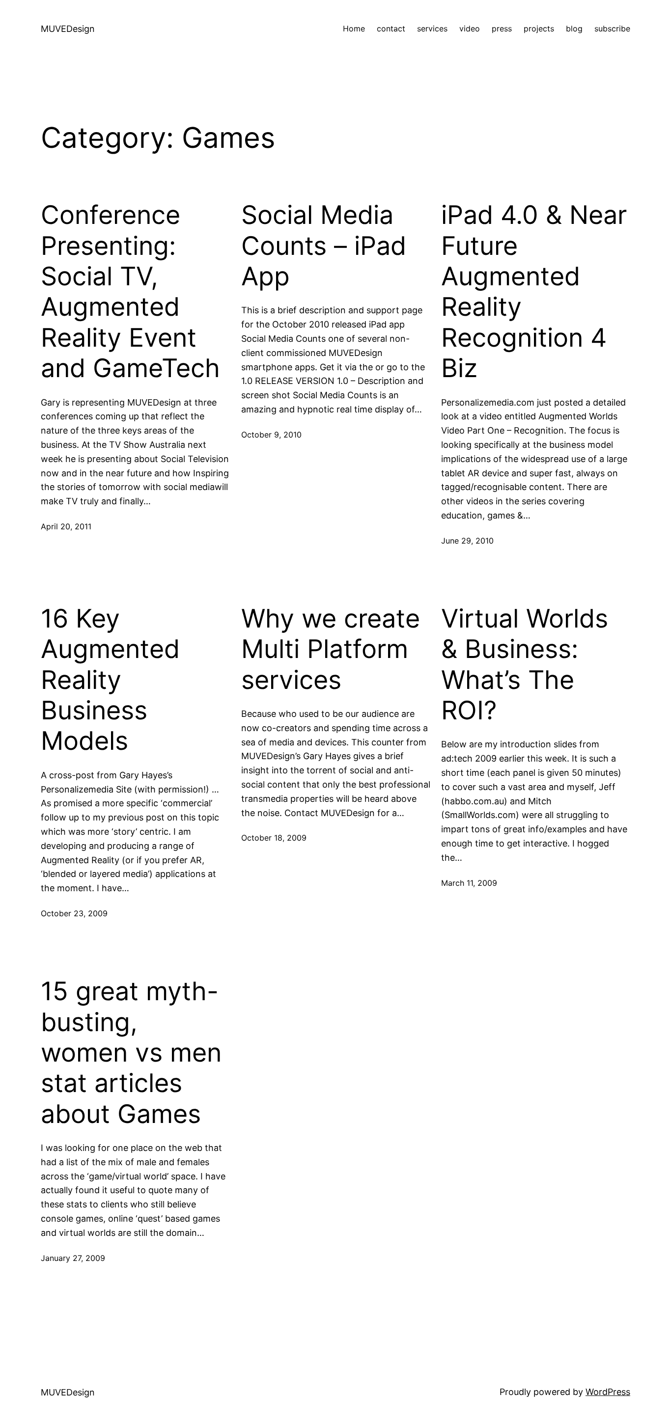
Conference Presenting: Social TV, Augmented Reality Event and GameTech (130, 291)
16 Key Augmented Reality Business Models (110, 680)
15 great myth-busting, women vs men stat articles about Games (131, 1052)
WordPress (608, 1392)
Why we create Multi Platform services (330, 649)
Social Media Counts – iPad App (323, 246)
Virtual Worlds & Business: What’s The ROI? (524, 664)
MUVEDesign (68, 29)
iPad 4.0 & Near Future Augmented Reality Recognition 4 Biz (534, 291)
